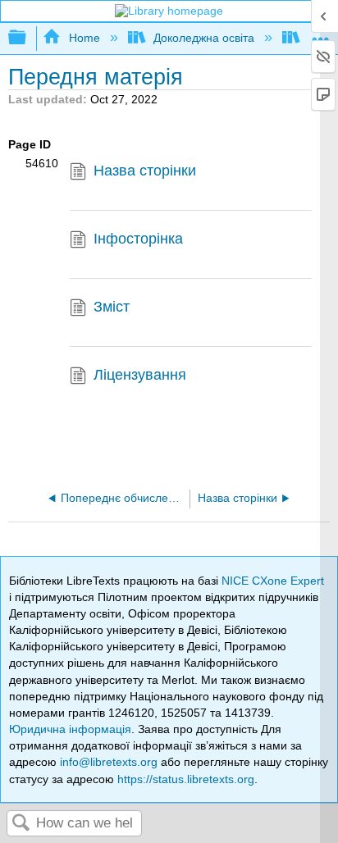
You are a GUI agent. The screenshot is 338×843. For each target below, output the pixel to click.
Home (84, 37)
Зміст (112, 306)
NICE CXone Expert (273, 580)
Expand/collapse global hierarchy (28, 38)
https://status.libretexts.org (185, 779)
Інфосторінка (138, 238)
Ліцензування (140, 375)
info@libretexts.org (109, 761)
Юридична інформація (70, 729)
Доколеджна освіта (204, 37)
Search (21, 823)
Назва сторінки (145, 170)
